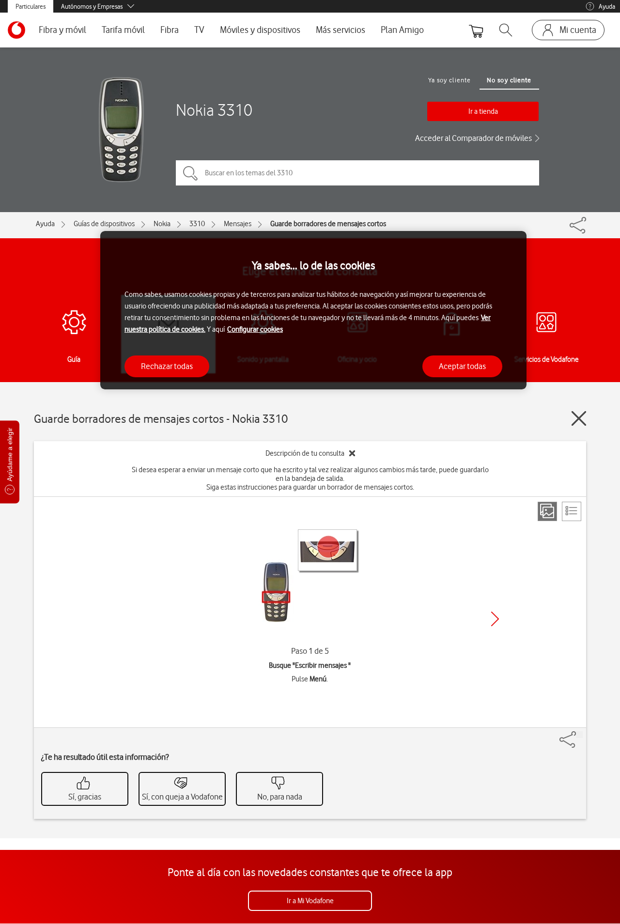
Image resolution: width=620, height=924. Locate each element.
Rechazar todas (167, 366)
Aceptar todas (462, 366)
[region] (313, 310)
